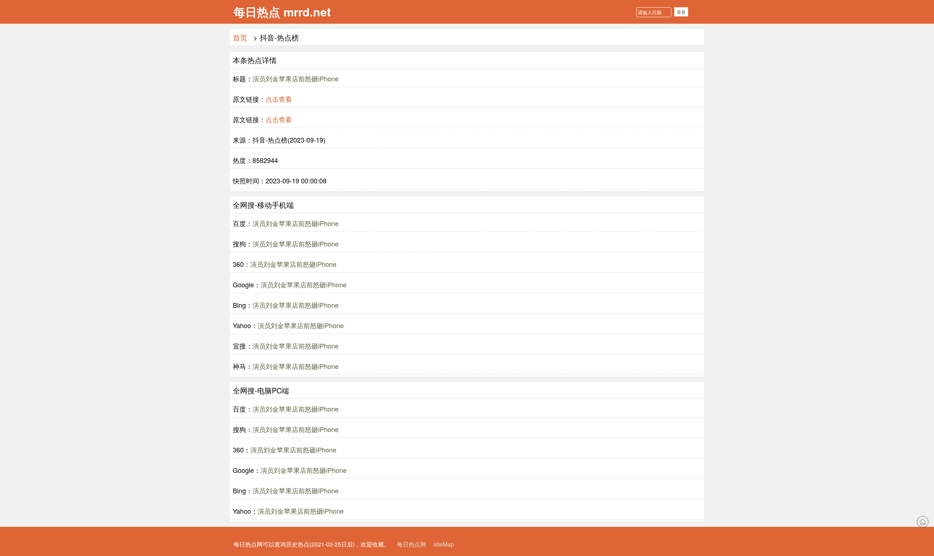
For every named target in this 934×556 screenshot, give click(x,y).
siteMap (443, 544)
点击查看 (279, 99)
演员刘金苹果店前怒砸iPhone (295, 78)
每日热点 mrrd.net (282, 11)
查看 (681, 12)
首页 (240, 37)
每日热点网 (411, 544)
